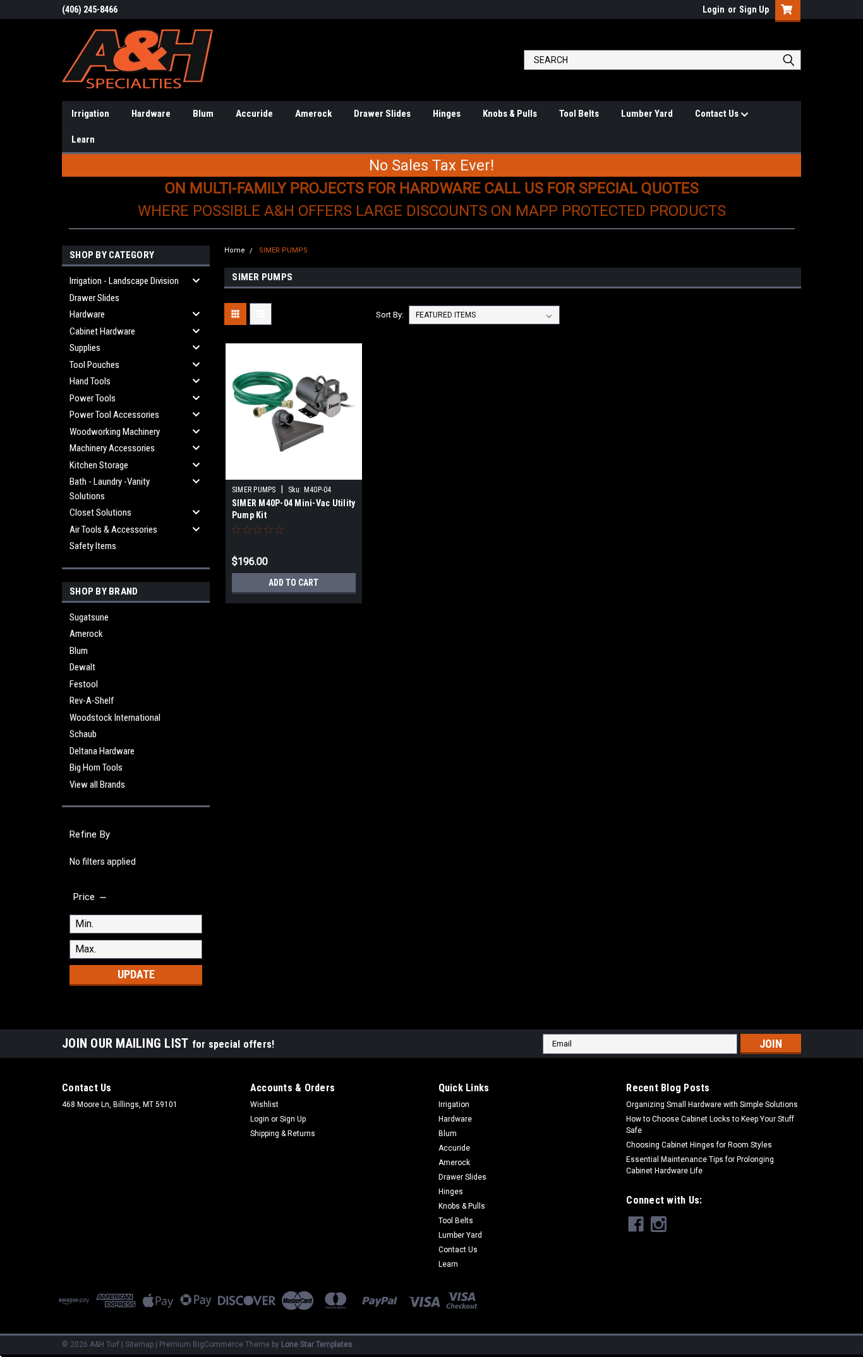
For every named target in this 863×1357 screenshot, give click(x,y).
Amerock (313, 113)
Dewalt (82, 667)
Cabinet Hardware (102, 331)
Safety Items (92, 546)
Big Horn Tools (96, 767)
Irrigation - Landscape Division (124, 281)
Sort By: (390, 314)
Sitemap (139, 1344)
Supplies (84, 347)
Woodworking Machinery (114, 431)
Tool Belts (579, 113)
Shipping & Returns (282, 1133)
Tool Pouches (94, 364)
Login (714, 9)
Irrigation (90, 113)
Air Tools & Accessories (113, 529)
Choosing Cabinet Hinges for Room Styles (699, 1145)
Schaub (83, 734)
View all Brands (97, 784)
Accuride (254, 113)
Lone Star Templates (317, 1344)
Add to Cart (293, 583)
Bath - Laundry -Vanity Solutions (109, 489)
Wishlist (264, 1104)
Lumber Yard (647, 113)
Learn (83, 139)
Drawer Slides (382, 113)
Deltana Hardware (102, 751)
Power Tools (92, 398)
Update (136, 974)
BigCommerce (218, 1344)
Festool (83, 684)
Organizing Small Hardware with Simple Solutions (712, 1104)
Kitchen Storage (98, 465)
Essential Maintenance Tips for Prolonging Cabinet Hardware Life (700, 1165)
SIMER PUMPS (283, 250)
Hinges (447, 113)
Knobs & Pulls (510, 113)
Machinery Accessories (112, 448)
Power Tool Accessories (114, 414)
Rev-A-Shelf (91, 700)
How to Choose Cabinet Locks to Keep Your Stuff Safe (710, 1125)
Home (234, 250)
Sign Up (754, 9)
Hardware (151, 113)
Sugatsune (89, 617)
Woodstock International (114, 717)
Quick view (294, 470)
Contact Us (717, 113)
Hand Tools (90, 381)
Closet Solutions (100, 512)
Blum (203, 113)
